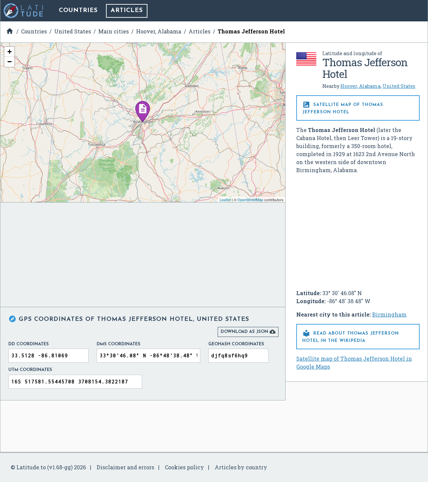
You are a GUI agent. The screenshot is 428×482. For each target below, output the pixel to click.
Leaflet (225, 199)
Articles (127, 11)
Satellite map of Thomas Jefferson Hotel (342, 107)
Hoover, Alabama (360, 86)
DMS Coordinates (118, 344)
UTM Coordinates (30, 370)
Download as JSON (248, 332)
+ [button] (9, 51)
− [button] (9, 61)
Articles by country (241, 467)
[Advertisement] (358, 229)
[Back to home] (23, 10)
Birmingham (389, 314)
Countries (78, 11)
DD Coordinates (28, 344)
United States (399, 86)
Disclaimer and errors (125, 467)
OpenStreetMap (250, 199)
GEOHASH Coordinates (236, 344)
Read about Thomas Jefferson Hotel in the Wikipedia (350, 336)
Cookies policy (184, 467)
